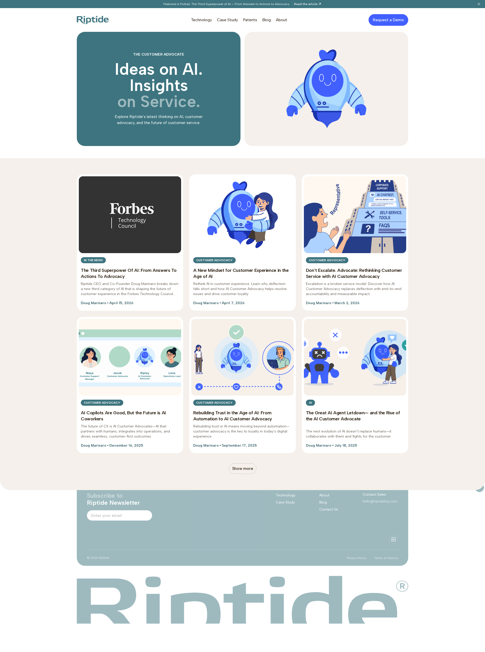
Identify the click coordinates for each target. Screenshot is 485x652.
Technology (201, 19)
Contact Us (328, 509)
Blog (266, 19)
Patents (250, 19)
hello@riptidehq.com (380, 501)
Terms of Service (386, 558)
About (281, 19)
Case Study (227, 19)
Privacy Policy (356, 558)
